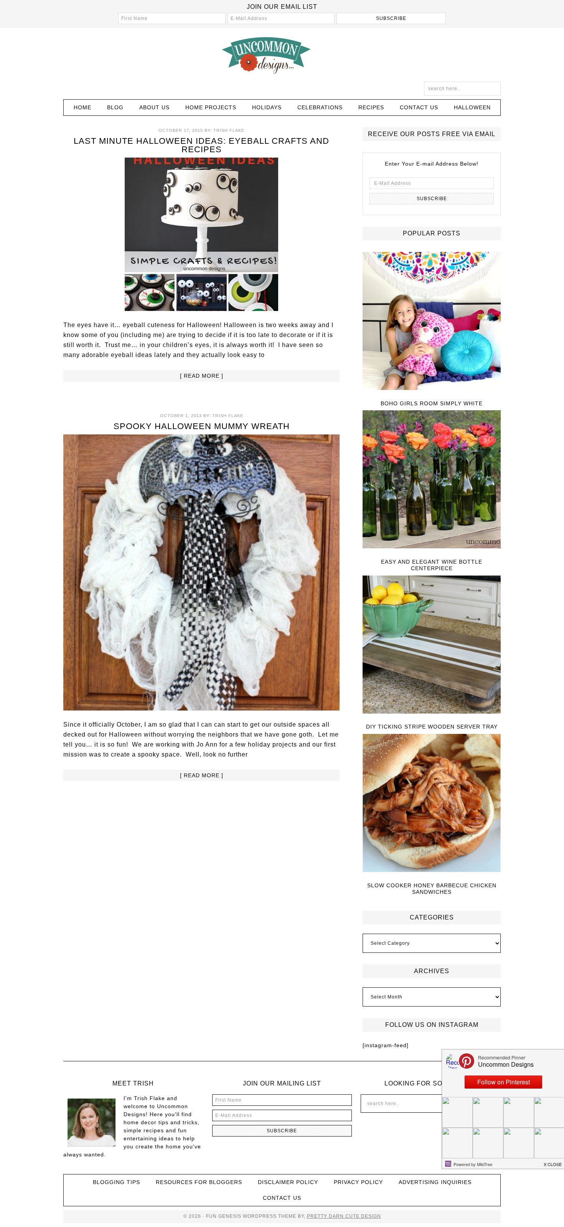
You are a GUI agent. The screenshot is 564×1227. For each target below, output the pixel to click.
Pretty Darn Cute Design (344, 1216)
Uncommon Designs (282, 55)
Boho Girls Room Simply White (432, 403)
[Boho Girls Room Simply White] (432, 321)
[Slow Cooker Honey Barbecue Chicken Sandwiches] (432, 803)
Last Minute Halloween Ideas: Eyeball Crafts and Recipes (201, 145)
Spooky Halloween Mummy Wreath (202, 426)
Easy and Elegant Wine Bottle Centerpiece (431, 565)
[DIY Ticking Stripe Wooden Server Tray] (432, 645)
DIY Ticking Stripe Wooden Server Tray (432, 727)
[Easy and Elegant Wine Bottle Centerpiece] (432, 479)
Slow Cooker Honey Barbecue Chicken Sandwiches (431, 888)
